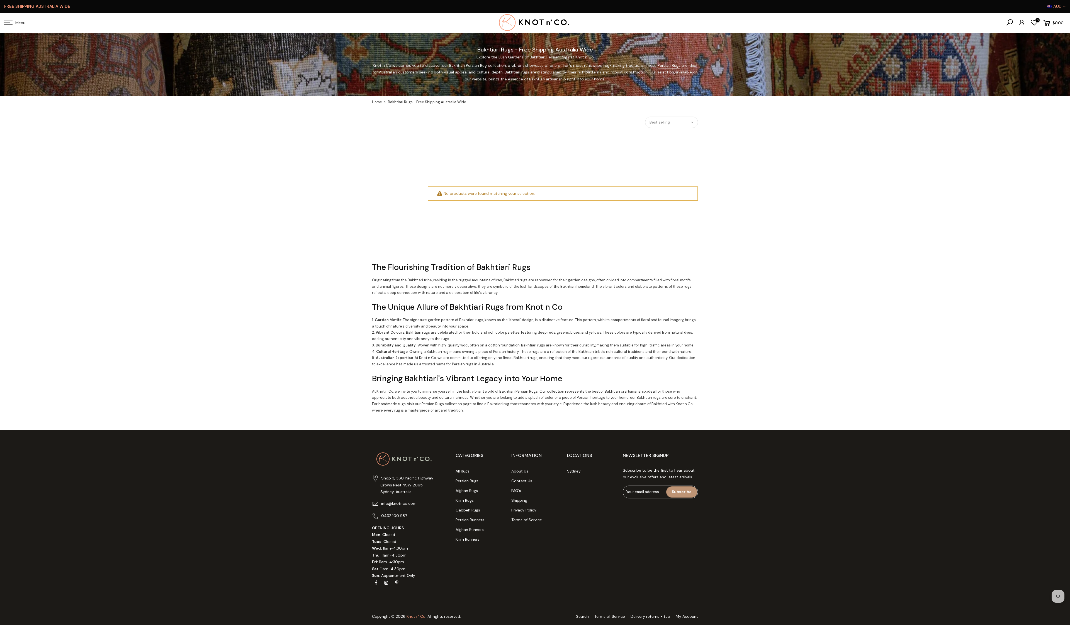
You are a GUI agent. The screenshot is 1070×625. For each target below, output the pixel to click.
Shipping (519, 500)
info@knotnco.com (399, 503)
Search (582, 616)
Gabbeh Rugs (468, 510)
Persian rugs (462, 364)
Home (377, 102)
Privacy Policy (523, 510)
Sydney (574, 471)
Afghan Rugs (467, 490)
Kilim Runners (468, 539)
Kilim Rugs (465, 500)
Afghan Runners (470, 529)
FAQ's (516, 490)
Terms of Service (526, 519)
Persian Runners (470, 519)
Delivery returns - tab (650, 616)
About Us (519, 471)
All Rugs (463, 471)
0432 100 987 (394, 515)
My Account (687, 616)
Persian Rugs (669, 65)
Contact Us (521, 480)
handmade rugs (392, 404)
